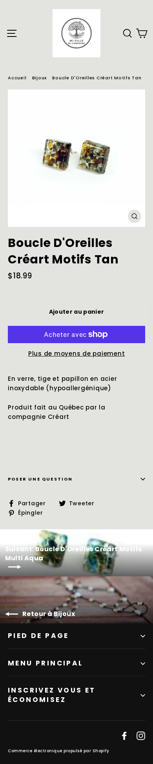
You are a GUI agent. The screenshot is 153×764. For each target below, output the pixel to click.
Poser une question (40, 479)
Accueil (17, 78)
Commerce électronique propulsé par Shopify (58, 751)
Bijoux (39, 78)
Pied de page (38, 635)
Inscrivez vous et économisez (52, 694)
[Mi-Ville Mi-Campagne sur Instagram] (141, 735)
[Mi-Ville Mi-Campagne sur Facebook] (124, 735)
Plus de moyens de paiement (76, 353)
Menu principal (45, 663)
